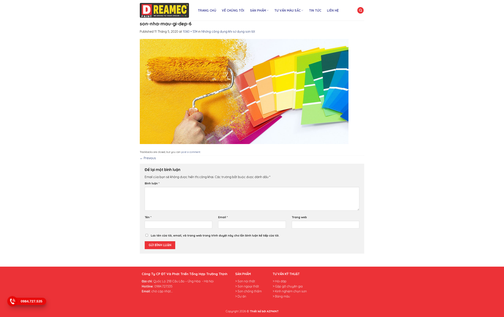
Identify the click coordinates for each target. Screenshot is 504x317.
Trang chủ (207, 10)
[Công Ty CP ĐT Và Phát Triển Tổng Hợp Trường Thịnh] (164, 10)
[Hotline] (12, 301)
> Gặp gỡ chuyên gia (288, 286)
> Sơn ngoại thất (247, 286)
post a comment (190, 151)
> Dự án (240, 296)
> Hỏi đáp (279, 281)
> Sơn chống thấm (248, 291)
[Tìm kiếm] (360, 10)
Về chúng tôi (233, 10)
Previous (148, 158)
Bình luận (152, 183)
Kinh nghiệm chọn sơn (290, 291)
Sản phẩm (258, 10)
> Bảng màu (281, 296)
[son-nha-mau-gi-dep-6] (244, 91)
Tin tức (315, 10)
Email (223, 217)
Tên (148, 217)
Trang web (299, 217)
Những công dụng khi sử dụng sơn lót (228, 31)
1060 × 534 (190, 31)
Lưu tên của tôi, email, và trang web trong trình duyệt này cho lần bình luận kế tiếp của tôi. (215, 235)
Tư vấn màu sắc (287, 10)
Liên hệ (333, 10)
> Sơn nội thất (245, 281)
